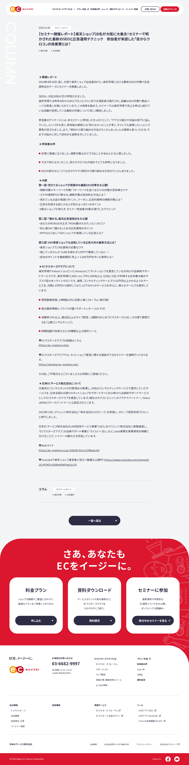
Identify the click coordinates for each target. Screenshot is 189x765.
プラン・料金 (142, 658)
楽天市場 (44, 51)
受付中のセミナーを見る (153, 620)
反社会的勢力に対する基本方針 (117, 744)
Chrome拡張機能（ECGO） (151, 720)
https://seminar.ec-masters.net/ (58, 364)
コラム (140, 674)
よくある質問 (101, 685)
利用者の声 (142, 664)
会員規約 (93, 744)
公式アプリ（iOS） (146, 710)
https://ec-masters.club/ (54, 345)
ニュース (141, 669)
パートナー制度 (18, 726)
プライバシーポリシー (144, 744)
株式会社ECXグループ (168, 744)
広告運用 (56, 51)
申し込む (36, 620)
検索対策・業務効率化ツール (109, 679)
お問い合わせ (150, 9)
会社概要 (15, 715)
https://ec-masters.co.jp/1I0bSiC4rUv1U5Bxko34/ (69, 450)
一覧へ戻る (94, 521)
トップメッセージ (18, 710)
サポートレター (102, 669)
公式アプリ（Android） (148, 715)
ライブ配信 (100, 674)
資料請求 (94, 620)
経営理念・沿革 (17, 720)
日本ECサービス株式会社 (20, 744)
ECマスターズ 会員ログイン (108, 715)
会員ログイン (168, 9)
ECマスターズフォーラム (106, 664)
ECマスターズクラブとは (105, 658)
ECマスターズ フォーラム (107, 710)
